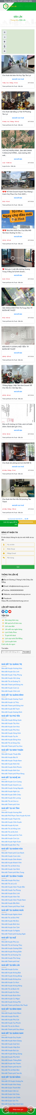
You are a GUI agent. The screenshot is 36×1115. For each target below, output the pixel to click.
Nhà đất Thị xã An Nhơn (10, 1026)
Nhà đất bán (18, 159)
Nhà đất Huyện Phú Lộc (10, 942)
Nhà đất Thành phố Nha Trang (13, 872)
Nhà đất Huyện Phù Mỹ (10, 1016)
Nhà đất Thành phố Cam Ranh (13, 853)
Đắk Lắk (20, 86)
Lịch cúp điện (9, 626)
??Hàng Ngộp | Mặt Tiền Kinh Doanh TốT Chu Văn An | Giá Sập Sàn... (17, 387)
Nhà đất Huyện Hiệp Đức (11, 1047)
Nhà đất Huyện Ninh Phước (12, 767)
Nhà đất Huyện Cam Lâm (11, 856)
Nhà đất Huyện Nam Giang (12, 1041)
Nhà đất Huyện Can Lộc (10, 838)
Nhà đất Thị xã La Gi (9, 884)
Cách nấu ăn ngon (8, 644)
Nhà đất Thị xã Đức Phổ (10, 918)
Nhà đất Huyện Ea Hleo (10, 992)
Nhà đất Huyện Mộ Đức (10, 921)
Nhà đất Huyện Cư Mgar (11, 999)
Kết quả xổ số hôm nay (13, 623)
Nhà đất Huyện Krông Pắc (11, 1002)
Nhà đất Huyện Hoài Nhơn (11, 1013)
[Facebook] (3, 611)
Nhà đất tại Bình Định (11, 1009)
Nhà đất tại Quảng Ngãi (13, 910)
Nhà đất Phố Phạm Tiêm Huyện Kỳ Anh (16, 816)
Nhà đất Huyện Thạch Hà (11, 819)
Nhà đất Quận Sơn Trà (10, 1101)
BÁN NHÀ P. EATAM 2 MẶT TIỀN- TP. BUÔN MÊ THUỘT (15, 348)
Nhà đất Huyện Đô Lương (11, 798)
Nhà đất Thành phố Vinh (11, 804)
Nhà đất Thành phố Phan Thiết (13, 906)
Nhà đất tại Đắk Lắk (11, 965)
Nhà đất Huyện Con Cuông (12, 782)
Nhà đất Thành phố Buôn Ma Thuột (15, 1005)
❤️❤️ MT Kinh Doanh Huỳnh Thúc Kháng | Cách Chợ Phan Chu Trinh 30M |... (17, 193)
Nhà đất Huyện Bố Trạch (11, 709)
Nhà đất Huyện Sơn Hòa (11, 727)
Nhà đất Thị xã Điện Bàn (11, 1070)
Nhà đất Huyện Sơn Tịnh (11, 927)
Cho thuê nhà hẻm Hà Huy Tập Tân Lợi (16, 75)
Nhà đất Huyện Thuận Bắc (11, 754)
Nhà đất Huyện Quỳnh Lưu (11, 785)
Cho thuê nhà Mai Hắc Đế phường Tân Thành (16, 500)
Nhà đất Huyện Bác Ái (10, 757)
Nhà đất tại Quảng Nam (12, 1033)
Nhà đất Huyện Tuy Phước (11, 1023)
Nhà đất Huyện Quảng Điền (12, 948)
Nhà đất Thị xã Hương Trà (11, 955)
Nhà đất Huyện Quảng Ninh (12, 712)
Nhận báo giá (18, 1109)
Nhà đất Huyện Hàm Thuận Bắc (13, 887)
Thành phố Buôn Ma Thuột (9, 86)
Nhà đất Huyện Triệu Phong (12, 675)
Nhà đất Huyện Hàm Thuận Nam (14, 900)
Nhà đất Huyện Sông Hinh (11, 733)
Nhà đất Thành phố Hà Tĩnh (12, 835)
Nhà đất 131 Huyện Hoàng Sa (12, 1081)
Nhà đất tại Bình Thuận (12, 876)
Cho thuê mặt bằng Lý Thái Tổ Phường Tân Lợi (16, 113)
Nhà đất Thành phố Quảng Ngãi (14, 934)
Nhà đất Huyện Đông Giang (12, 1054)
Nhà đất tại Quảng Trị (12, 664)
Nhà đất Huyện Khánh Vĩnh (12, 863)
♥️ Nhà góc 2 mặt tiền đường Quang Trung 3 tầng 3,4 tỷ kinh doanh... (16, 270)
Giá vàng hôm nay (11, 620)
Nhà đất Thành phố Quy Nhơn (13, 1029)
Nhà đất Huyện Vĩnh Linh (11, 691)
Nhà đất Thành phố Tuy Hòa (12, 746)
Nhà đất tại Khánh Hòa (12, 849)
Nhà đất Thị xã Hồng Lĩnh (11, 829)
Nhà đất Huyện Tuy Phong (11, 890)
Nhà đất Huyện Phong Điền (12, 952)
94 (25, 519)
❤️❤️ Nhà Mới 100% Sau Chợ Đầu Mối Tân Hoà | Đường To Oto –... (16, 232)
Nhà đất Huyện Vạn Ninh (11, 869)
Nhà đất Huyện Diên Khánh (12, 859)
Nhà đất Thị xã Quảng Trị (11, 681)
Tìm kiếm (5, 648)
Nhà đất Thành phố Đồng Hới (13, 706)
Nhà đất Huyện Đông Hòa (11, 740)
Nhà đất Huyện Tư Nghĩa (11, 931)
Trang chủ (14, 20)
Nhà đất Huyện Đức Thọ (10, 845)
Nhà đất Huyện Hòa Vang (11, 1084)
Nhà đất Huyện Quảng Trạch (12, 699)
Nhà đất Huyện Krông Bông (12, 976)
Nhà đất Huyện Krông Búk (11, 973)
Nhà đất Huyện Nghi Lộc (11, 791)
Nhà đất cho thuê (18, 79)
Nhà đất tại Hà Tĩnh (10, 808)
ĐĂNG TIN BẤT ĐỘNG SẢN (22, 1)
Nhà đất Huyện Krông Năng (12, 986)
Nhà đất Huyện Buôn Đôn (11, 995)
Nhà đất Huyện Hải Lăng (11, 678)
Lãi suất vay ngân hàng (13, 629)
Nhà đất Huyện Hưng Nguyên (12, 788)
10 (20, 519)
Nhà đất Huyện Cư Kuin (10, 982)
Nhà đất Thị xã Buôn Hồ (10, 989)
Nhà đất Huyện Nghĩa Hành (12, 914)
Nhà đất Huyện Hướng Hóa (12, 668)
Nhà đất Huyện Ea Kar (10, 969)
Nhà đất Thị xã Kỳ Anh (10, 832)
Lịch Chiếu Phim (10, 632)
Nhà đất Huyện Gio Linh (10, 672)
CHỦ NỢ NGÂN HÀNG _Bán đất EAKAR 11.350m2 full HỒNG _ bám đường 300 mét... (17, 153)
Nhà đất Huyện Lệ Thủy (10, 702)
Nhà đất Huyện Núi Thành (11, 1063)
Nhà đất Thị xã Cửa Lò (10, 801)
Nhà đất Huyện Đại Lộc (10, 1050)
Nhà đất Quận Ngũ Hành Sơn (12, 1104)
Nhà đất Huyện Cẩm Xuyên (12, 822)
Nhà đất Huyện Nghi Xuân (11, 842)
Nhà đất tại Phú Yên (11, 716)
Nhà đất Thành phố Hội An (11, 1067)
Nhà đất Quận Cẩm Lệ (10, 1091)
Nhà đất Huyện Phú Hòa (11, 730)
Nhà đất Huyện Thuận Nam (12, 761)
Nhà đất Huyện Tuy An (10, 736)
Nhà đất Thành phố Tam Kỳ (12, 1073)
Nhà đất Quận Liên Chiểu (11, 1097)
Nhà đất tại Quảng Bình (12, 695)
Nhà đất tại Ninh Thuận (12, 750)
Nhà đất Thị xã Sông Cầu (11, 743)
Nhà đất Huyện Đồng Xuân (12, 720)
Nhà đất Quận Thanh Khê (11, 1088)
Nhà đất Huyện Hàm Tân (11, 897)
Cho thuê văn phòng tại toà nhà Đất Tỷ (16, 463)
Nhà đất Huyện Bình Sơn (11, 924)
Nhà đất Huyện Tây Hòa (10, 723)
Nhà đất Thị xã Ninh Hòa (11, 866)
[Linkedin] (6, 611)
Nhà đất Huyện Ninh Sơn (11, 770)
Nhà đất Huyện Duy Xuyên (11, 1037)
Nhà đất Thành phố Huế (10, 961)
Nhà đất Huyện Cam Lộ (10, 688)
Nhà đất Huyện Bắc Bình (11, 903)
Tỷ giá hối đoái (10, 635)
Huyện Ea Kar (6, 166)
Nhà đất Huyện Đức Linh (11, 893)
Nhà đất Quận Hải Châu (11, 1094)
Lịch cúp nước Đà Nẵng (13, 638)
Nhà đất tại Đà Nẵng (11, 1077)
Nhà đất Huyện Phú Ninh (11, 1057)
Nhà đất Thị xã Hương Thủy (12, 945)
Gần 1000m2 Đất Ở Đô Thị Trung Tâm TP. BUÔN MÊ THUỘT (17, 309)
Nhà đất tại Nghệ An (11, 777)
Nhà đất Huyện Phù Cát (10, 1020)
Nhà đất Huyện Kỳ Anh (10, 825)
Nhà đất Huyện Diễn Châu (11, 795)
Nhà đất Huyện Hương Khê (12, 812)
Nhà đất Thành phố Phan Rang (13, 774)
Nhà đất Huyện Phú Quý (10, 880)
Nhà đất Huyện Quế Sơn (11, 1044)
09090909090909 (26, 522)
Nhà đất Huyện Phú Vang (11, 958)
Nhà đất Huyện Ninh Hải (11, 764)
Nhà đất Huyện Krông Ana (11, 979)
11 (21, 519)
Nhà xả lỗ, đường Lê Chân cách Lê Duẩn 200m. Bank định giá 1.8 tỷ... (17, 425)
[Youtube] (9, 611)
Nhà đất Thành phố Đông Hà (12, 685)
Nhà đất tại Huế (9, 938)
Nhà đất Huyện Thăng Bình (11, 1060)
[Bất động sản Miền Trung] (18, 6)
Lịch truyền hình (10, 641)
